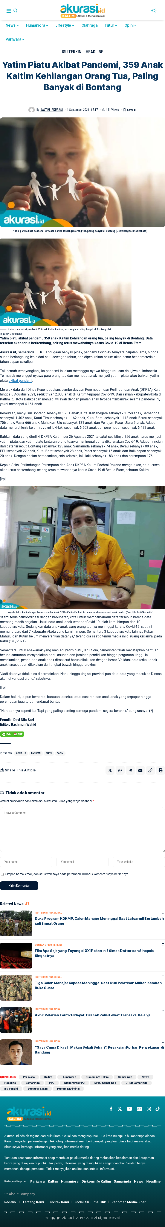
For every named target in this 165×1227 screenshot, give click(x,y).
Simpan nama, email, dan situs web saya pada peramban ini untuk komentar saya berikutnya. (67, 874)
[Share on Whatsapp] (120, 770)
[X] (119, 1109)
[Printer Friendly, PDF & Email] (12, 734)
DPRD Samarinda (105, 1082)
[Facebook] (111, 1109)
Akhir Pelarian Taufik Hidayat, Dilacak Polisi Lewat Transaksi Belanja (93, 1015)
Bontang (40, 944)
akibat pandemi (20, 381)
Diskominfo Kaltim (97, 1077)
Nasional (56, 912)
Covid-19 (21, 753)
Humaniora (69, 1077)
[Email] (140, 770)
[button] (150, 770)
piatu (49, 753)
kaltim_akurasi (51, 109)
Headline (94, 51)
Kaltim (48, 1077)
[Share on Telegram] (130, 770)
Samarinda (125, 1077)
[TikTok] (157, 1109)
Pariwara (29, 1077)
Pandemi (36, 753)
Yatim (60, 753)
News (145, 1077)
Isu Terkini (72, 51)
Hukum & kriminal (68, 1088)
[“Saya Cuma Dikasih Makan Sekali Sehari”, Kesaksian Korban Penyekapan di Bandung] (16, 1052)
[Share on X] (110, 770)
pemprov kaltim (37, 1088)
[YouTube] (129, 1109)
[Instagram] (149, 1109)
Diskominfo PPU (74, 1082)
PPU (52, 1082)
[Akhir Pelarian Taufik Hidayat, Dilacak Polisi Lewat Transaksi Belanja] (16, 1020)
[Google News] (139, 1109)
